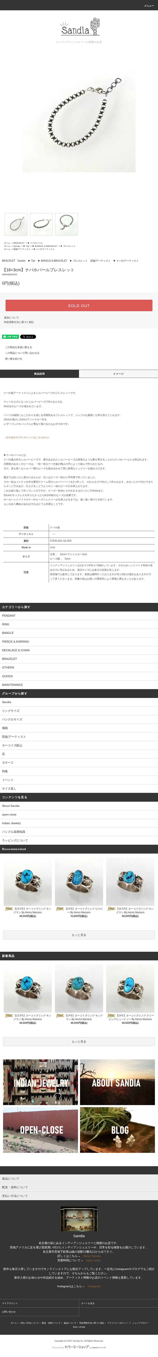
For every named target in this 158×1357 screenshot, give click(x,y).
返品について (11, 317)
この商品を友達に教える (18, 347)
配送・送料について (51, 1323)
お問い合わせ (9, 1311)
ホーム (7, 243)
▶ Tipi (26, 246)
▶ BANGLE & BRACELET (44, 246)
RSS (75, 1327)
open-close (9, 814)
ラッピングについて (15, 840)
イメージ (118, 373)
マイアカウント (10, 1303)
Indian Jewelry (11, 823)
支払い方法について (29, 1323)
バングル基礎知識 (13, 831)
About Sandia (11, 805)
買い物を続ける (13, 358)
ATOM (82, 1327)
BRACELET (18, 243)
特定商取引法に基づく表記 (19, 322)
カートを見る (88, 1303)
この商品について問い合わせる (22, 353)
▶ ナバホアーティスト (44, 249)
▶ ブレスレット (68, 246)
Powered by (58, 1347)
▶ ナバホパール (35, 243)
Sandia (16, 246)
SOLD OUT (79, 305)
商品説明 (39, 373)
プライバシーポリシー (117, 1323)
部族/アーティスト (21, 249)
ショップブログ (139, 1323)
